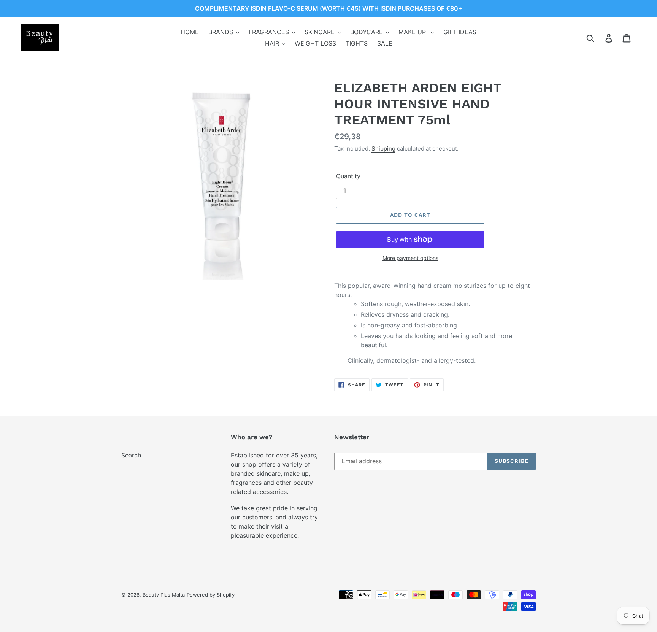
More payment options (410, 258)
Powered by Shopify (211, 595)
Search (131, 455)
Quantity (348, 176)
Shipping (383, 148)
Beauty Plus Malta (164, 595)
